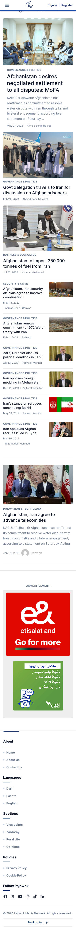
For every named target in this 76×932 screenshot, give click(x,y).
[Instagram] (27, 896)
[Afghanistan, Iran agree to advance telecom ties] (38, 484)
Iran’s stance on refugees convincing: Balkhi (22, 405)
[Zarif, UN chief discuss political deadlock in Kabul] (61, 353)
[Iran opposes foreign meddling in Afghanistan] (61, 379)
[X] (13, 896)
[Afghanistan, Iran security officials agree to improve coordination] (61, 289)
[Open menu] (7, 5)
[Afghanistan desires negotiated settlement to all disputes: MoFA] (38, 41)
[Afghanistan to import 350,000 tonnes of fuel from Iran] (38, 228)
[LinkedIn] (42, 896)
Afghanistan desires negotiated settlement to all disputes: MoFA (35, 83)
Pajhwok (36, 553)
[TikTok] (35, 896)
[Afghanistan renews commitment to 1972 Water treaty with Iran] (61, 324)
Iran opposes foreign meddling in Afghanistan (21, 380)
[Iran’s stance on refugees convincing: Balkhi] (61, 404)
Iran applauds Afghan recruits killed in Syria (20, 431)
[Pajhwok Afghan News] (29, 5)
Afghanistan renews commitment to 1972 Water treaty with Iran (24, 327)
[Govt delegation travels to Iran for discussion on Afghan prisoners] (38, 155)
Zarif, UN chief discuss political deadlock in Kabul (23, 355)
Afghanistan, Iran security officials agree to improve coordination (23, 293)
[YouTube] (20, 896)
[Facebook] (5, 896)
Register (67, 5)
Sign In (52, 5)
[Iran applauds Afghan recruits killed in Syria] (61, 429)
